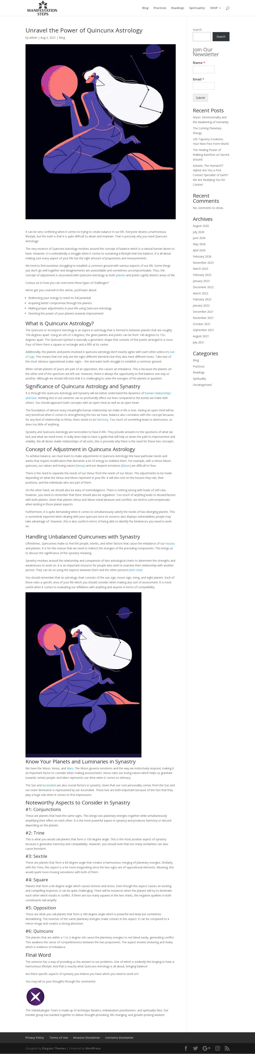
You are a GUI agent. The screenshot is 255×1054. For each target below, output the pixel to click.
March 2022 (200, 293)
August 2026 (201, 226)
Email (198, 79)
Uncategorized (202, 385)
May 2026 (199, 244)
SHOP (214, 8)
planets (120, 275)
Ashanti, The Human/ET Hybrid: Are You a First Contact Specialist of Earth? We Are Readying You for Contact (210, 175)
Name (199, 63)
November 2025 (203, 262)
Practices (160, 8)
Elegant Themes (54, 1048)
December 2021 (203, 311)
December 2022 (203, 287)
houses (170, 543)
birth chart (135, 570)
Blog (145, 8)
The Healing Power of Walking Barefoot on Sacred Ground (211, 154)
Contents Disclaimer (119, 1037)
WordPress (93, 1048)
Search (197, 29)
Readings (177, 8)
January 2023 (201, 281)
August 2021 (201, 336)
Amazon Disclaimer (86, 1037)
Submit (200, 98)
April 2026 (199, 250)
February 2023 (202, 275)
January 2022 (201, 305)
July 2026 (198, 232)
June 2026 (199, 238)
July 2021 (198, 342)
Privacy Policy (35, 1037)
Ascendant (49, 785)
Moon (126, 465)
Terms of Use (58, 1037)
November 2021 (203, 318)
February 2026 (202, 256)
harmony (102, 419)
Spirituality (197, 8)
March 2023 (200, 268)
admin (33, 37)
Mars (70, 768)
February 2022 (202, 299)
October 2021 (202, 324)
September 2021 (203, 330)
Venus (80, 465)
